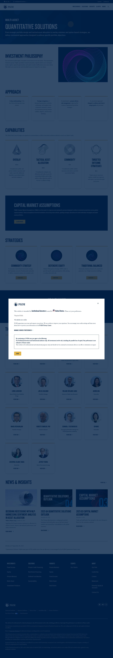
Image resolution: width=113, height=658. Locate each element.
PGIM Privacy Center (45, 325)
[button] (98, 304)
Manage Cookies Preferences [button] (23, 330)
